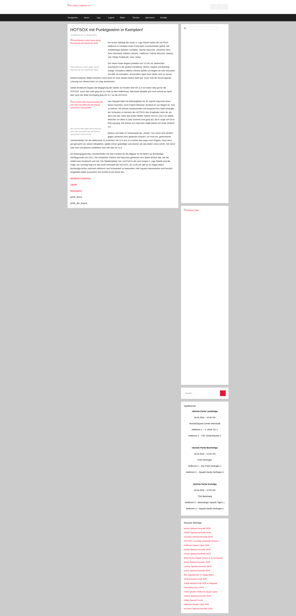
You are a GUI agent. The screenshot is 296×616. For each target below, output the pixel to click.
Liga (98, 18)
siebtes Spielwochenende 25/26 (197, 532)
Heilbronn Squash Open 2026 (196, 545)
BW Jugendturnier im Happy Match (199, 575)
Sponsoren (149, 18)
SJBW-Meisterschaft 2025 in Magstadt (200, 583)
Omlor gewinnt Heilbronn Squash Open (200, 592)
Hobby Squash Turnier (193, 600)
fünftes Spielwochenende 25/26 (197, 549)
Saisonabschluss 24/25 (194, 587)
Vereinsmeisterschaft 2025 (195, 579)
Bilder (122, 18)
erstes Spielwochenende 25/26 (197, 571)
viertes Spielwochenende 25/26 (197, 554)
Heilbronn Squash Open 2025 (196, 604)
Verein (86, 18)
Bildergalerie (76, 191)
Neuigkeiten (73, 18)
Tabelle (73, 184)
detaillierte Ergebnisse (80, 178)
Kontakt (163, 18)
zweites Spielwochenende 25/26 (197, 566)
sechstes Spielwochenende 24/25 (198, 609)
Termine (136, 18)
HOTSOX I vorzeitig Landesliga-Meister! (201, 541)
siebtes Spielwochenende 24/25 (197, 596)
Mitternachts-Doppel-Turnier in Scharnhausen (203, 558)
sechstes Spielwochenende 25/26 (198, 537)
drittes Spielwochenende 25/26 (197, 562)
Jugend (111, 18)
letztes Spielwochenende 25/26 (197, 528)
